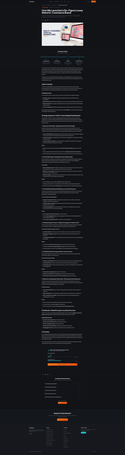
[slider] (50, 356)
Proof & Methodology (67, 433)
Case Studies (57, 1)
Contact (65, 443)
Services (50, 1)
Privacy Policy (93, 451)
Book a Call (93, 1)
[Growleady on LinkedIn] (29, 433)
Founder (65, 431)
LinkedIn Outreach (49, 445)
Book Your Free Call (62, 419)
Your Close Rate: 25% (51, 359)
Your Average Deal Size (51, 353)
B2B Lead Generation (49, 434)
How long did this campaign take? (51, 383)
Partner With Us (66, 447)
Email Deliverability (49, 443)
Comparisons (66, 441)
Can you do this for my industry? (50, 390)
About (68, 1)
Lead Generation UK (49, 436)
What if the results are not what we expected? (53, 396)
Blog (65, 1)
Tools (61, 1)
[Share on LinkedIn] (45, 20)
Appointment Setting (49, 433)
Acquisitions (66, 445)
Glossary (65, 436)
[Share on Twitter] (47, 20)
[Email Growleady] (31, 433)
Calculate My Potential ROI (62, 364)
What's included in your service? (50, 393)
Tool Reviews (66, 438)
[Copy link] (50, 20)
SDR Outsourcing (49, 441)
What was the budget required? (50, 387)
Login (88, 1)
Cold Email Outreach (49, 431)
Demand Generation (49, 438)
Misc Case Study (54, 5)
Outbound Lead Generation (50, 440)
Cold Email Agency (49, 429)
